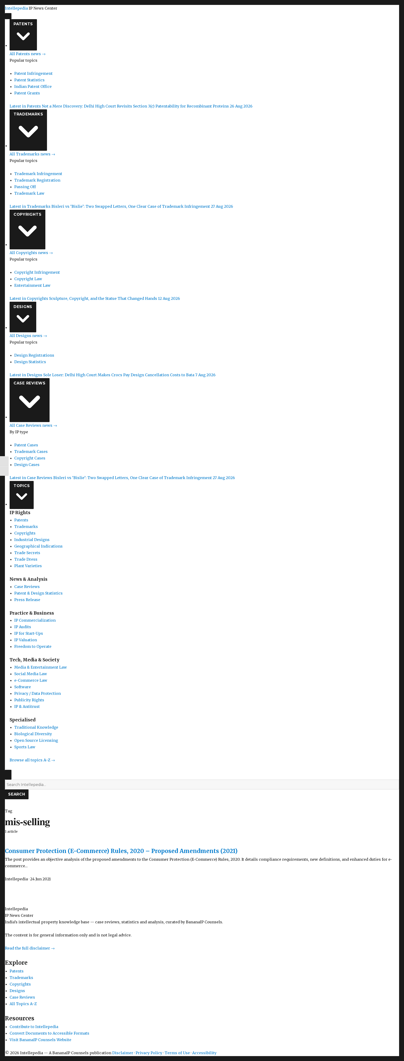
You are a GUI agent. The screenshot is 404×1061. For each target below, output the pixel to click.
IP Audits (22, 626)
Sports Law (24, 747)
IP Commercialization (35, 620)
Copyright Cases (29, 458)
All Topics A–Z (23, 1003)
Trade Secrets (27, 552)
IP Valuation (25, 640)
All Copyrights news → (31, 252)
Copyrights (28, 214)
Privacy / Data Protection (37, 693)
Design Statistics (30, 361)
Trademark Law (29, 193)
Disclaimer (122, 1052)
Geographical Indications (38, 546)
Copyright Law (28, 278)
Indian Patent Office (33, 86)
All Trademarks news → (32, 154)
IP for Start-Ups (28, 633)
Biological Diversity (33, 733)
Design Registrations (34, 355)
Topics (22, 486)
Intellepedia (16, 8)
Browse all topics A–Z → (32, 760)
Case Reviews (30, 383)
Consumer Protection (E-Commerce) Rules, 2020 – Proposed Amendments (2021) (121, 851)
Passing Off (25, 186)
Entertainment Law (32, 285)
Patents (23, 24)
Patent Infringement (33, 73)
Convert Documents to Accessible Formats (49, 1033)
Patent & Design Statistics (38, 593)
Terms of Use (177, 1052)
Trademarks (28, 114)
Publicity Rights (29, 700)
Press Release (27, 599)
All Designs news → (28, 335)
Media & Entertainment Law (40, 667)
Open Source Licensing (36, 740)
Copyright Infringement (37, 272)
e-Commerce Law (30, 680)
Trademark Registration (37, 180)
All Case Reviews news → (33, 425)
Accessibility (204, 1052)
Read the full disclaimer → (30, 948)
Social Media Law (30, 673)
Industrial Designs (32, 539)
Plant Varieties (28, 565)
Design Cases (27, 464)
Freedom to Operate (32, 646)
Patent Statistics (29, 80)
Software (22, 687)
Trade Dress (25, 559)
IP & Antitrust (27, 706)
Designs (23, 307)
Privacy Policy (149, 1052)
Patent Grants (27, 93)
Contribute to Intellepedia (34, 1026)
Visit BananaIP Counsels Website (40, 1039)
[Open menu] (8, 16)
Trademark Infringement (38, 173)
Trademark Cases (31, 451)
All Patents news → (28, 53)
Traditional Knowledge (36, 727)
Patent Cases (26, 445)
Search (16, 794)
